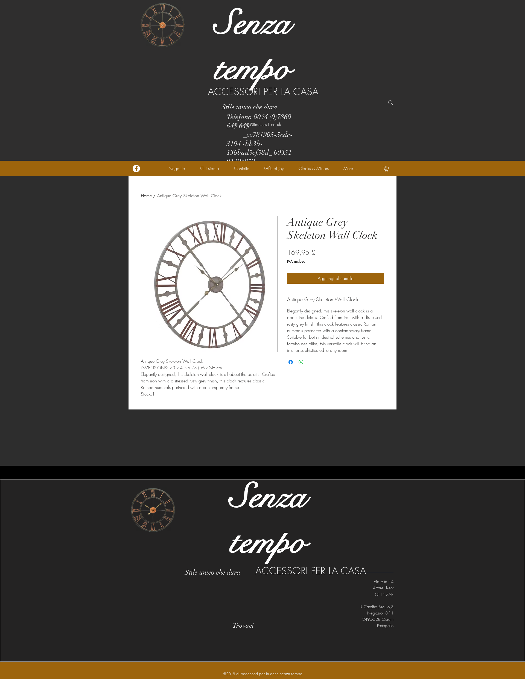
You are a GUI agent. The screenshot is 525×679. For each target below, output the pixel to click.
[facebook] (136, 168)
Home (146, 196)
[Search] (390, 103)
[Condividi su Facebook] (290, 362)
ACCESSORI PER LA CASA (263, 91)
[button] (386, 168)
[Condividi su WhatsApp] (301, 362)
